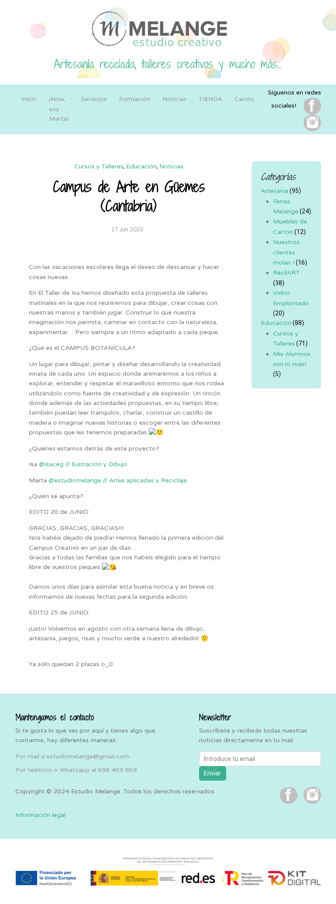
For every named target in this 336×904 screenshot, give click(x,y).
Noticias (174, 99)
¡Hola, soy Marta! (59, 108)
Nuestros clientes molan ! (286, 252)
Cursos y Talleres (98, 166)
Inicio (29, 99)
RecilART (286, 272)
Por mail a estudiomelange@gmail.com (72, 756)
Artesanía (274, 191)
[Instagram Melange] (312, 122)
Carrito (244, 99)
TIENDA (210, 99)
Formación (134, 99)
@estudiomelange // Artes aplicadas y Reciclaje (118, 480)
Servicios (94, 99)
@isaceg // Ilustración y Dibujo (83, 464)
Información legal (40, 815)
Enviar (212, 773)
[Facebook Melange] (312, 105)
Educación (141, 166)
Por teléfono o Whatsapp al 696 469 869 (76, 770)
